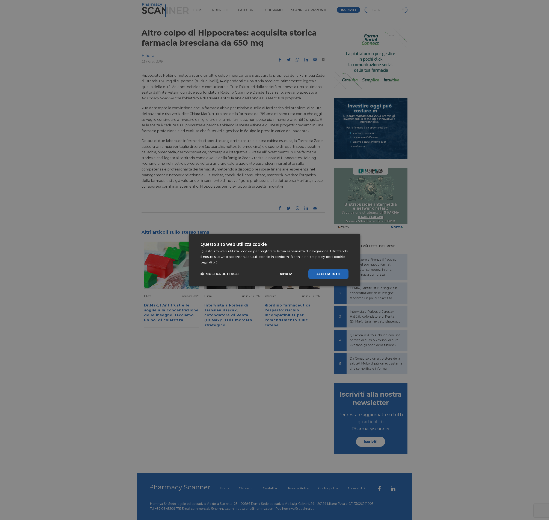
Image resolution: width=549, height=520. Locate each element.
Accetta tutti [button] (328, 274)
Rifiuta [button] (286, 274)
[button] (220, 274)
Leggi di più (209, 262)
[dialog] (274, 260)
